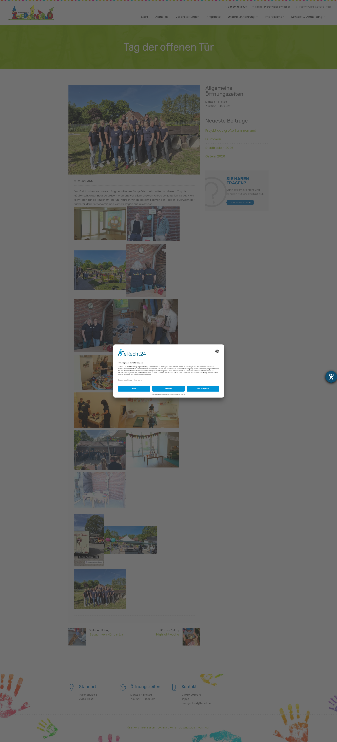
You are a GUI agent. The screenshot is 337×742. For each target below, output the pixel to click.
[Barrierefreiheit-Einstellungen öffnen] (331, 377)
